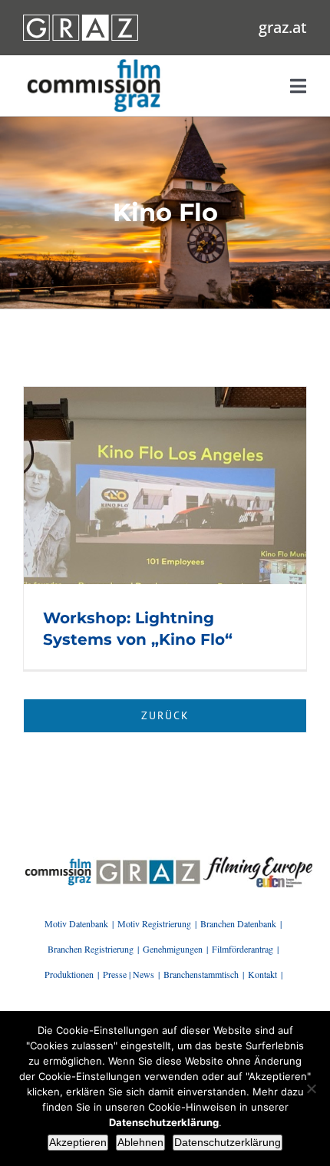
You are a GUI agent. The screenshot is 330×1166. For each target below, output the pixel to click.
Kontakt (262, 974)
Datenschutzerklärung (227, 1142)
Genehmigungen (173, 949)
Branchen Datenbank (238, 923)
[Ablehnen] (310, 1088)
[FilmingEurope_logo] (58, 862)
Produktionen (69, 974)
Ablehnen (140, 1142)
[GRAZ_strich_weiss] (80, 20)
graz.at (283, 27)
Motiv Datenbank (76, 923)
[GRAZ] (148, 862)
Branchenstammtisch (201, 974)
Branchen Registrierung (91, 949)
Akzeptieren (78, 1142)
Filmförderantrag (242, 949)
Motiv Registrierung (154, 923)
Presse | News (128, 974)
